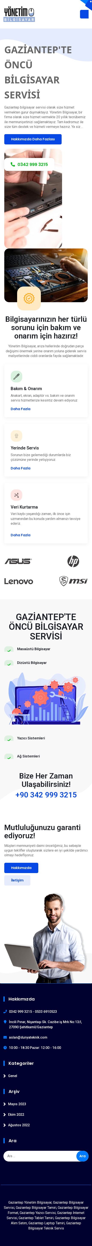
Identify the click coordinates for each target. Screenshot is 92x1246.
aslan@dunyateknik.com (28, 1037)
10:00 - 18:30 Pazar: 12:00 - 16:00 (35, 1048)
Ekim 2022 (16, 1115)
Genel (12, 1076)
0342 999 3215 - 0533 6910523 (33, 1012)
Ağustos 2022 (19, 1125)
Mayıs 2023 (17, 1104)
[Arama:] (46, 1156)
